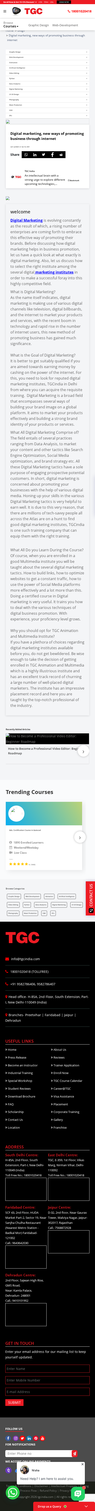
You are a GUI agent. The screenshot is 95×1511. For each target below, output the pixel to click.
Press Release (16, 1057)
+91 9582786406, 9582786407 (32, 984)
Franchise (60, 1127)
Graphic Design (38, 25)
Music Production (30, 913)
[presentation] (83, 751)
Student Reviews (19, 1088)
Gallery (58, 1120)
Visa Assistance (63, 1096)
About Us (59, 1050)
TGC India (30, 171)
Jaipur (68, 1015)
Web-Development (65, 25)
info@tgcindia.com (25, 959)
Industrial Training (20, 1073)
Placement (60, 1104)
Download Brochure (21, 1096)
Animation (49, 896)
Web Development (32, 896)
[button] (13, 24)
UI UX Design (76, 905)
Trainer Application (66, 1065)
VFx (53, 913)
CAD (44, 913)
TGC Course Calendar (67, 1081)
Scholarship (15, 1112)
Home (11, 1050)
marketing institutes (54, 272)
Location (13, 1127)
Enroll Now (60, 1073)
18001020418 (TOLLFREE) (28, 971)
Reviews (59, 1057)
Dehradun (13, 1020)
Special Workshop (19, 1081)
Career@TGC (62, 1088)
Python (27, 905)
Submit (14, 1402)
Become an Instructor (22, 1065)
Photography (13, 913)
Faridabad (52, 1015)
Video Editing (13, 905)
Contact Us (15, 1120)
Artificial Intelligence (66, 896)
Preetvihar (33, 1015)
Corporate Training (66, 1112)
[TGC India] (8, 1438)
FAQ (10, 1104)
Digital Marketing (26, 220)
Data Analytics (41, 905)
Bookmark (74, 180)
